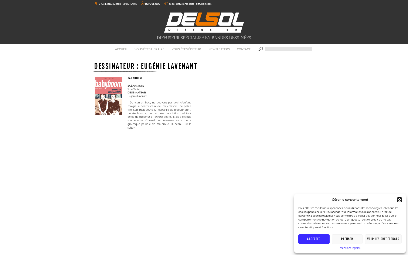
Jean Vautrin (134, 89)
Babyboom (135, 78)
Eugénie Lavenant (137, 96)
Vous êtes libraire (149, 49)
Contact (244, 49)
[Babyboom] (108, 114)
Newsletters (219, 49)
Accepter (314, 239)
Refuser (347, 239)
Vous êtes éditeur (186, 49)
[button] (399, 200)
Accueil (121, 49)
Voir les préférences (383, 239)
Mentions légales (350, 247)
